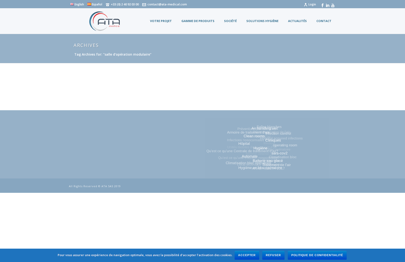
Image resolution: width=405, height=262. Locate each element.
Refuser (273, 255)
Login (312, 4)
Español (96, 4)
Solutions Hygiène (262, 21)
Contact (323, 21)
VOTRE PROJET (161, 21)
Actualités (297, 21)
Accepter (247, 255)
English (79, 4)
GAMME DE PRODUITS (197, 21)
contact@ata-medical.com (167, 4)
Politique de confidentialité (317, 255)
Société (230, 21)
